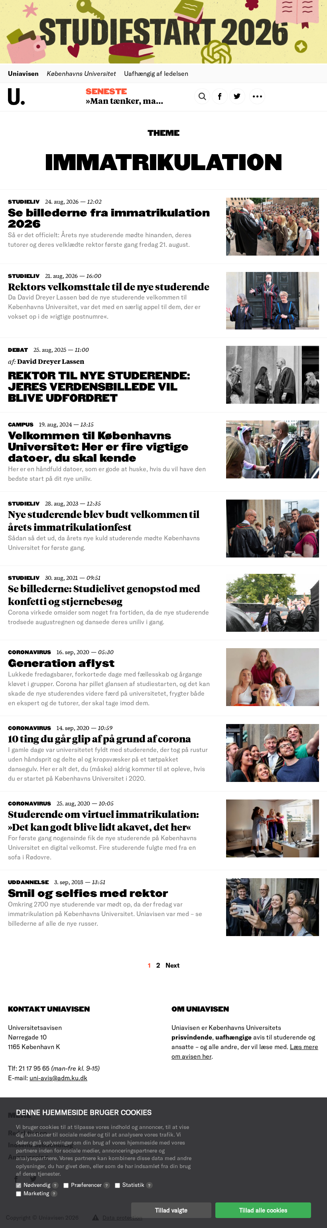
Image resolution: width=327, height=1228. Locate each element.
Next (172, 965)
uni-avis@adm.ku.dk (58, 1077)
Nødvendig (40, 1184)
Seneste (106, 91)
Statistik (136, 1184)
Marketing (39, 1193)
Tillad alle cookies (263, 1210)
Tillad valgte (171, 1210)
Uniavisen (23, 73)
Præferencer (89, 1184)
